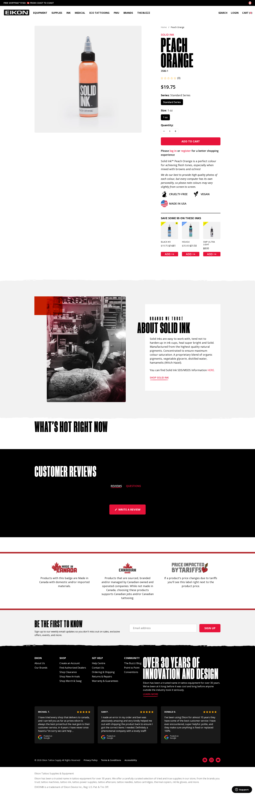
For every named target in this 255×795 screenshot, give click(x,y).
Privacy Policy (91, 760)
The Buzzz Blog (133, 663)
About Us (40, 663)
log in (173, 151)
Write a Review (132, 511)
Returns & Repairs (102, 676)
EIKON (38, 787)
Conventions (131, 672)
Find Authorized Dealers (72, 667)
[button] (170, 78)
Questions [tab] (133, 486)
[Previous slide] (39, 79)
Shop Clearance (68, 672)
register (186, 151)
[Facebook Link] (204, 760)
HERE (210, 370)
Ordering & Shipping (103, 672)
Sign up (209, 628)
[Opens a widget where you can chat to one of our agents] (242, 790)
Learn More (150, 694)
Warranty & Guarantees (105, 681)
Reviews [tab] (116, 486)
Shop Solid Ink (159, 377)
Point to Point (131, 667)
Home (164, 27)
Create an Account (69, 663)
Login (235, 13)
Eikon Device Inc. (73, 787)
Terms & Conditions (111, 760)
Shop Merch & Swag (70, 681)
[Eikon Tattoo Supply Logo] (17, 12)
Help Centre (98, 663)
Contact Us (98, 667)
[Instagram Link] (211, 760)
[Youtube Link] (218, 760)
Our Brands (41, 667)
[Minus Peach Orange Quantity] (164, 131)
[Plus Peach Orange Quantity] (175, 131)
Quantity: (167, 125)
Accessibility (131, 760)
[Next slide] (136, 79)
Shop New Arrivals (69, 676)
